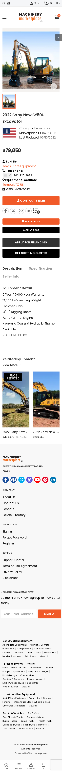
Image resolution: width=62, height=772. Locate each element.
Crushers (18, 652)
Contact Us (10, 503)
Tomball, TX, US (13, 185)
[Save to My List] (36, 210)
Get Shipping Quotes (31, 253)
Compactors (24, 649)
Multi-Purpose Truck (13, 683)
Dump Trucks (34, 652)
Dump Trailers (9, 721)
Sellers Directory (13, 515)
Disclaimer (10, 578)
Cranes (6, 652)
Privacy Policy (12, 572)
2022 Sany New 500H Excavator (25, 432)
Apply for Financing (31, 242)
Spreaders (19, 671)
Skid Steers (31, 656)
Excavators (42, 128)
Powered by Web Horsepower (31, 753)
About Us (8, 497)
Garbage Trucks (11, 725)
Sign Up (54, 3)
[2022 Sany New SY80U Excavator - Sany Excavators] (13, 211)
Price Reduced (13, 377)
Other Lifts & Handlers (13, 706)
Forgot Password (14, 537)
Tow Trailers (8, 728)
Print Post (32, 230)
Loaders (49, 668)
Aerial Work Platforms (14, 698)
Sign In (38, 3)
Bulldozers (8, 649)
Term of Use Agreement (19, 566)
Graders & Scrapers (13, 679)
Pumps (6, 671)
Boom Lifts (34, 698)
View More (10, 365)
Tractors (30, 664)
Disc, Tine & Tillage (38, 671)
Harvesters (35, 668)
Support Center (13, 560)
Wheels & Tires (10, 687)
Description (12, 268)
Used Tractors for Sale (14, 668)
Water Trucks (26, 728)
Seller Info (10, 276)
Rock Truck (29, 725)
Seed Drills (32, 683)
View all (44, 656)
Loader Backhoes (11, 656)
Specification (40, 268)
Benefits (8, 509)
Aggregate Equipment (14, 645)
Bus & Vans (34, 713)
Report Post (32, 221)
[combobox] (7, 175)
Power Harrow (35, 679)
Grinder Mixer (27, 675)
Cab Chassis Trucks (12, 717)
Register (8, 543)
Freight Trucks (45, 721)
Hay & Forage (9, 675)
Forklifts (6, 702)
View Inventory (18, 189)
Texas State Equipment (19, 166)
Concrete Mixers (43, 649)
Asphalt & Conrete (39, 645)
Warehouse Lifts (22, 702)
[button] (53, 405)
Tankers (42, 725)
